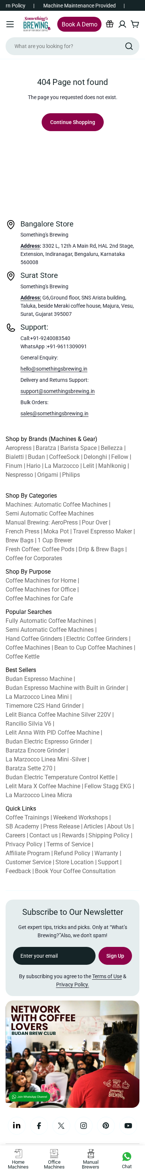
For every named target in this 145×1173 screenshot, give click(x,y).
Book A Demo (79, 24)
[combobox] (72, 46)
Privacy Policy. (72, 984)
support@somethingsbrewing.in (57, 391)
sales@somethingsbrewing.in (54, 413)
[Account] (122, 24)
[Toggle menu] (10, 24)
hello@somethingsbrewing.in (53, 369)
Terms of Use (107, 976)
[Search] (129, 46)
